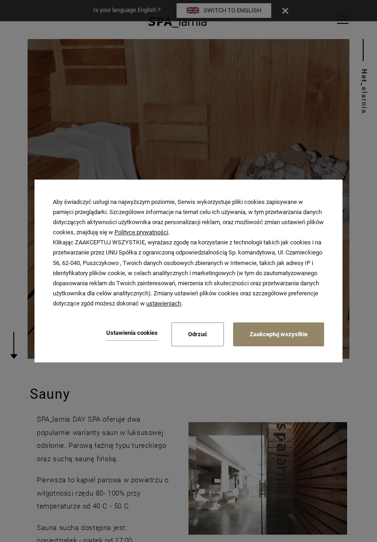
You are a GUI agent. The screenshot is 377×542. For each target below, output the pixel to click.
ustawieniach (163, 303)
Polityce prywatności (141, 232)
